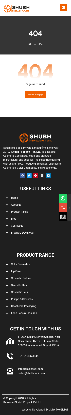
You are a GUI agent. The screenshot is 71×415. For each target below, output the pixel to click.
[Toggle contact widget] (69, 207)
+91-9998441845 (28, 356)
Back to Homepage (35, 95)
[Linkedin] (48, 175)
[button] (63, 7)
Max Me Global (59, 409)
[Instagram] (41, 175)
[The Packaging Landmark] (17, 8)
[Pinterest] (35, 175)
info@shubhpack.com (30, 368)
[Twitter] (29, 175)
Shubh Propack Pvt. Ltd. (29, 402)
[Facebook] (22, 175)
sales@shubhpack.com (31, 373)
